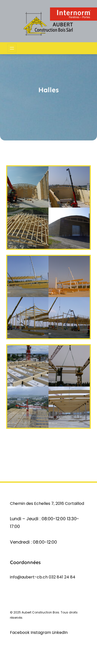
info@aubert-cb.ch (29, 577)
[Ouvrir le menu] (11, 48)
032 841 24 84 (62, 577)
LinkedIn (60, 632)
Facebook (20, 632)
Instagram (41, 632)
